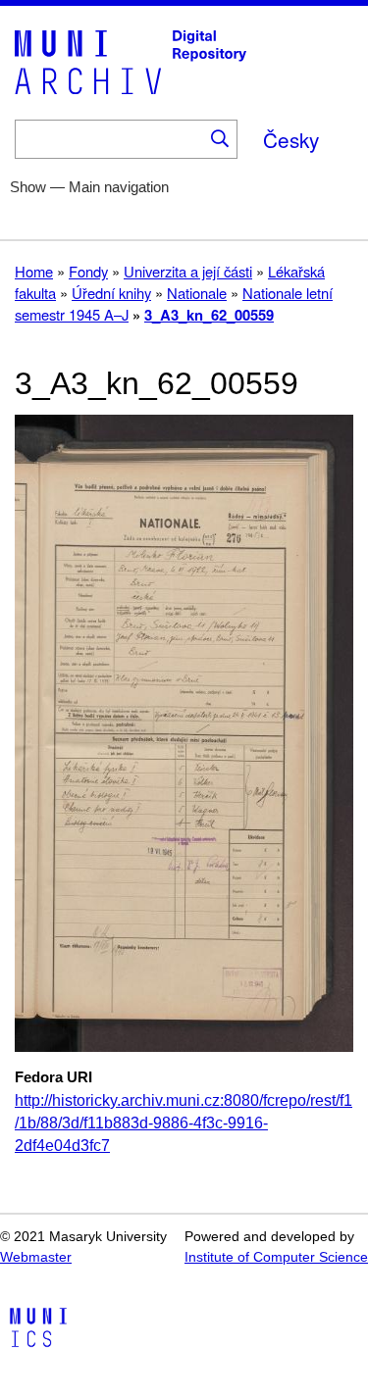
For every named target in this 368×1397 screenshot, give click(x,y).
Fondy (88, 271)
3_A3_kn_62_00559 (209, 314)
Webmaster (36, 1257)
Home (34, 271)
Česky (291, 139)
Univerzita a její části (188, 271)
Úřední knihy (111, 292)
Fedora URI (53, 1077)
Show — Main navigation (89, 187)
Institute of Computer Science (276, 1257)
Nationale (197, 292)
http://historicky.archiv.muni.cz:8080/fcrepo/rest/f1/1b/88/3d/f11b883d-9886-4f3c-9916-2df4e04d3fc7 (183, 1123)
